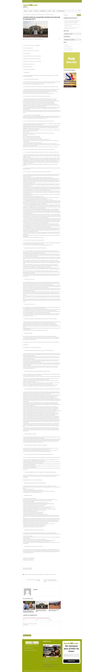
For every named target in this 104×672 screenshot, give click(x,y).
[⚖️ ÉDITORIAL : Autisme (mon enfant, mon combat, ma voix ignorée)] (52, 650)
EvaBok (65, 24)
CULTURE (49, 10)
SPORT (54, 10)
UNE (41, 39)
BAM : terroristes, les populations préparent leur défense (54, 610)
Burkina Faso (26, 574)
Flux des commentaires (68, 48)
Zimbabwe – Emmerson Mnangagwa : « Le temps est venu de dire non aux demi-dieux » (50, 580)
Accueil (25, 10)
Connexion (66, 44)
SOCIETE (30, 10)
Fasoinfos (25, 6)
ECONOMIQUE (42, 10)
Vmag (80, 670)
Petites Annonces (60, 10)
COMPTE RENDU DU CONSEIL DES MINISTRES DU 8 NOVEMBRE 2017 (39, 574)
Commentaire (25, 624)
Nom (24, 619)
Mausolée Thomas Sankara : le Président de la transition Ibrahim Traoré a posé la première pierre (28, 611)
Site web (50, 619)
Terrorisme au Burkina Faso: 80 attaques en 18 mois (33, 580)
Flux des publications (68, 46)
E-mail (37, 619)
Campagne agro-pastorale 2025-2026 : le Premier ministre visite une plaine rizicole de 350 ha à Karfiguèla (71, 21)
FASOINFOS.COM (53, 574)
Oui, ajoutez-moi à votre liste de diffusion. (31, 623)
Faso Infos (25, 39)
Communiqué (28, 14)
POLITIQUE (36, 10)
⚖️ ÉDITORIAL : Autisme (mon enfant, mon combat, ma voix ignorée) (50, 660)
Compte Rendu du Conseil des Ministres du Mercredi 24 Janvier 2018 (41, 611)
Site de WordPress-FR (68, 50)
